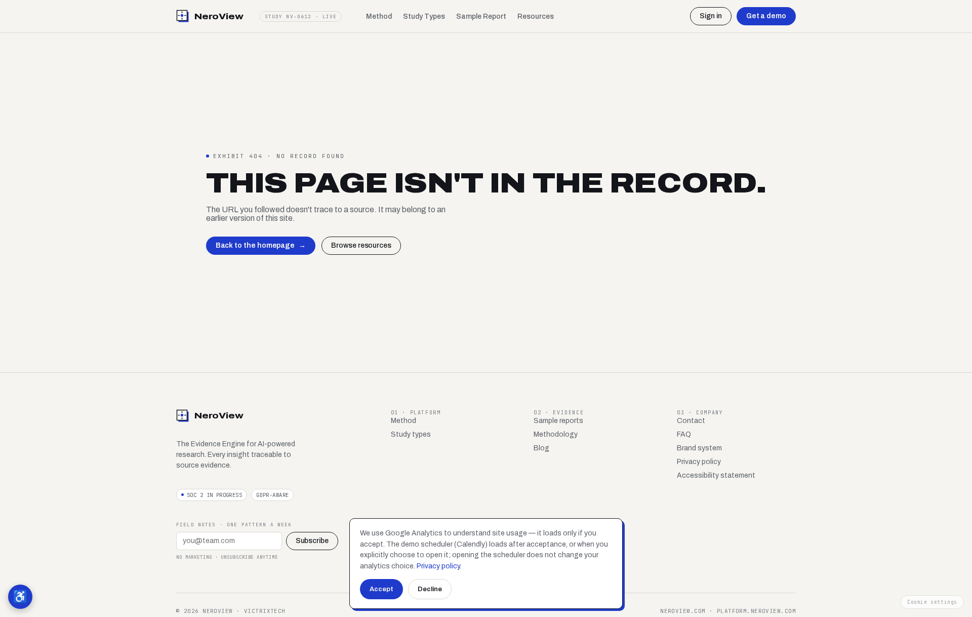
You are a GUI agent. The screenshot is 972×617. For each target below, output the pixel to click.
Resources (535, 16)
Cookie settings (932, 602)
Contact (691, 421)
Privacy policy (699, 462)
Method (379, 16)
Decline (430, 589)
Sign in (711, 16)
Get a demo (766, 16)
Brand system (699, 448)
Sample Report (481, 16)
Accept (381, 589)
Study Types (424, 16)
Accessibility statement (716, 475)
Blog (541, 448)
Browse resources (361, 245)
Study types (411, 434)
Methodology (556, 434)
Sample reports (558, 421)
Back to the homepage (261, 245)
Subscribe (312, 541)
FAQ (684, 434)
